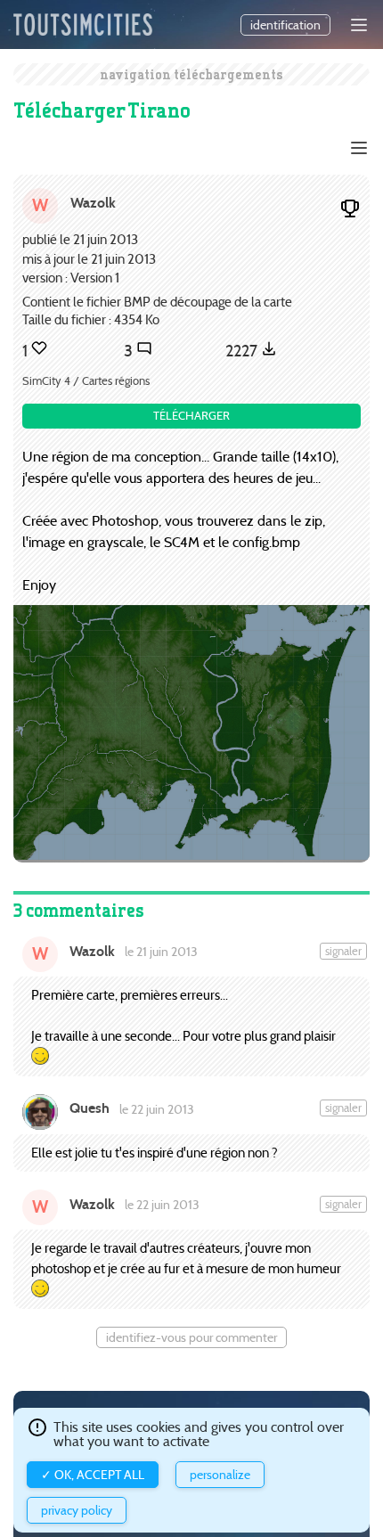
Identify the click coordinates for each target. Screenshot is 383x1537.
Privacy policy (76, 1510)
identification (285, 25)
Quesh (89, 1108)
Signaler (343, 951)
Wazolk (93, 202)
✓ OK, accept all (92, 1475)
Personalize (220, 1475)
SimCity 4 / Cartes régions (86, 381)
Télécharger (191, 415)
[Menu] (359, 25)
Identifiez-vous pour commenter (191, 1337)
